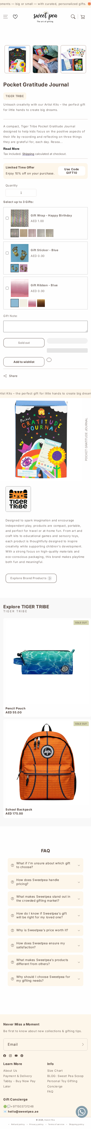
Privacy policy (36, 1124)
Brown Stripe (23, 233)
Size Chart (55, 1070)
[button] (5, 17)
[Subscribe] (83, 1044)
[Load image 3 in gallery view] (73, 59)
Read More (11, 148)
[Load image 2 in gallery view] (45, 59)
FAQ (50, 1091)
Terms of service (56, 1124)
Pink (23, 268)
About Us (10, 1070)
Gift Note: (10, 316)
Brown (41, 303)
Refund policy (18, 1124)
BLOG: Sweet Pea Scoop (65, 1076)
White (23, 303)
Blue (15, 268)
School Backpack (19, 809)
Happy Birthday (15, 233)
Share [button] (13, 376)
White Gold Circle (49, 233)
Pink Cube (32, 233)
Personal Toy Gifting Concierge (62, 1083)
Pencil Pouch (15, 708)
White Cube (41, 233)
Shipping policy (76, 1124)
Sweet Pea (49, 1120)
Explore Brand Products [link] (28, 578)
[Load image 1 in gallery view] (17, 59)
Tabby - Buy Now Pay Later (19, 1083)
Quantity (11, 185)
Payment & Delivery (17, 1076)
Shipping (28, 154)
